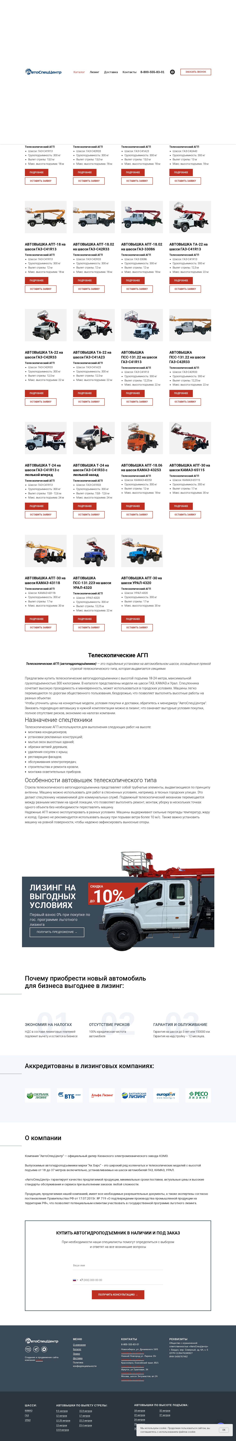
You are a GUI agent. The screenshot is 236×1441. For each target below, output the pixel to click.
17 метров (84, 1415)
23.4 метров (85, 1425)
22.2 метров (85, 1420)
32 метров (164, 1410)
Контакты (129, 72)
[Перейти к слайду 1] (118, 1110)
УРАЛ (28, 1420)
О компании (79, 1344)
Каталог (79, 72)
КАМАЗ (28, 1410)
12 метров (61, 1415)
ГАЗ (27, 1415)
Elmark (39, 1360)
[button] (195, 72)
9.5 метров (62, 1411)
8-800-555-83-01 (152, 72)
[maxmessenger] (172, 72)
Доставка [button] (111, 72)
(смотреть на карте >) (132, 1352)
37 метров (164, 1415)
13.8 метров (62, 1429)
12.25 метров (63, 1420)
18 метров (139, 1410)
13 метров (61, 1425)
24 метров (139, 1419)
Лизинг (94, 72)
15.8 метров (85, 1411)
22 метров (139, 1415)
